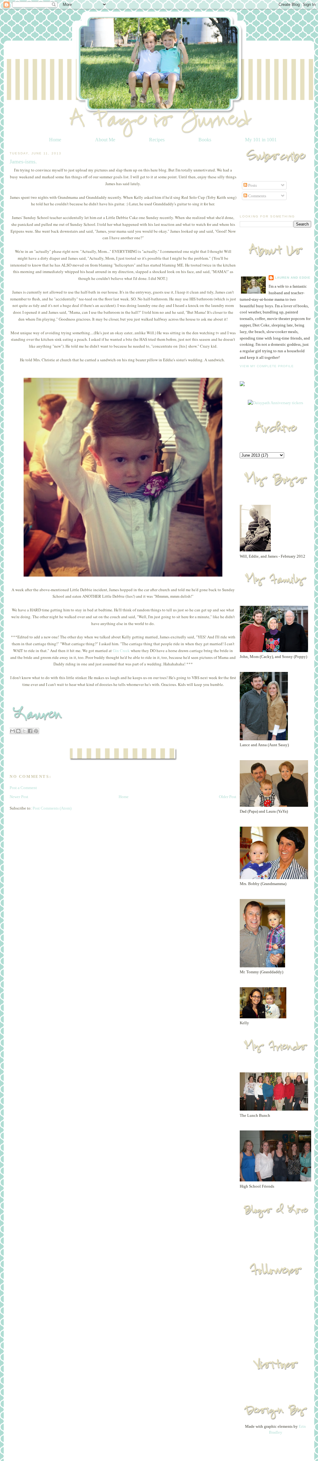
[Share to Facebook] (30, 731)
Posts (252, 185)
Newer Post (19, 796)
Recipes (157, 139)
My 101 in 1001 (261, 139)
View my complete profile (267, 366)
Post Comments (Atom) (52, 808)
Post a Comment (23, 787)
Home (55, 139)
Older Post (227, 796)
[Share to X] (24, 731)
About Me (105, 139)
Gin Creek (121, 650)
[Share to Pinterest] (36, 731)
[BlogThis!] (18, 731)
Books (204, 139)
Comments (256, 196)
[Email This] (12, 731)
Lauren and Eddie (293, 277)
